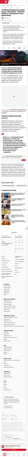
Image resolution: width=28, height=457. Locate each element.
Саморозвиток (7, 365)
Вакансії (16, 265)
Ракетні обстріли (7, 300)
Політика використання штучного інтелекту (6, 274)
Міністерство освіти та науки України (12, 360)
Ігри (16, 274)
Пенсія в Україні (7, 341)
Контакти (17, 263)
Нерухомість (7, 371)
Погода (5, 294)
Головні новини (7, 285)
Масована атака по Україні (9, 307)
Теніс (5, 386)
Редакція (3, 258)
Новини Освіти (7, 358)
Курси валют (6, 334)
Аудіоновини (6, 293)
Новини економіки (8, 330)
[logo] (5, 2)
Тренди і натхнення (8, 376)
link (15, 242)
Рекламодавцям (5, 267)
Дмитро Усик (7, 17)
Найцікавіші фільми (8, 347)
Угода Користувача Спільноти (19, 257)
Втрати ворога (7, 311)
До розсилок (8, 407)
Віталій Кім (9, 20)
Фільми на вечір (7, 350)
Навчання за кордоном (9, 367)
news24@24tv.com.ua (6, 237)
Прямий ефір (6, 289)
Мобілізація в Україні (9, 315)
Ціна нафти (6, 332)
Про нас (3, 256)
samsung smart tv (14, 419)
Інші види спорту (7, 389)
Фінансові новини (8, 335)
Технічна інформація (19, 261)
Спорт (5, 381)
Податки (5, 339)
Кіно (5, 345)
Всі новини (6, 284)
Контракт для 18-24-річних (9, 322)
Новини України (9, 5)
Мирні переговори (8, 304)
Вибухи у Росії (7, 309)
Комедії (5, 352)
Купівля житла (7, 375)
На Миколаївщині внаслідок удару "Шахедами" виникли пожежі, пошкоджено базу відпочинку (20, 5)
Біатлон (5, 388)
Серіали (5, 354)
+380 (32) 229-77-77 (9, 437)
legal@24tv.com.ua (16, 438)
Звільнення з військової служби (10, 317)
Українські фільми (8, 348)
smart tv (5, 419)
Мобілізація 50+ (7, 319)
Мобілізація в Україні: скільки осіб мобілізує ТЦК (14, 326)
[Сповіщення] (26, 2)
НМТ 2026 (6, 363)
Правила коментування (19, 259)
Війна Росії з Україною (9, 299)
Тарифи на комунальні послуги (10, 337)
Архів (16, 270)
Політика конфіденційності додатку (7, 277)
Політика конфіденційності (7, 271)
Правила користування (6, 269)
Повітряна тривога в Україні (10, 306)
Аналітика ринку (7, 373)
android (5, 415)
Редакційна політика (6, 260)
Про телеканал (5, 262)
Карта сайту (17, 272)
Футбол (5, 384)
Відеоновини (6, 291)
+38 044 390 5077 (18, 237)
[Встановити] (14, 448)
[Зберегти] (24, 48)
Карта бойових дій (8, 302)
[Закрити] (26, 446)
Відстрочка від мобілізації (9, 324)
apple (14, 415)
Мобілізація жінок (7, 320)
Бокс (5, 382)
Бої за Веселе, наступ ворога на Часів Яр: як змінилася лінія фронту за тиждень (13, 111)
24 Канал (3, 5)
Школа (5, 362)
